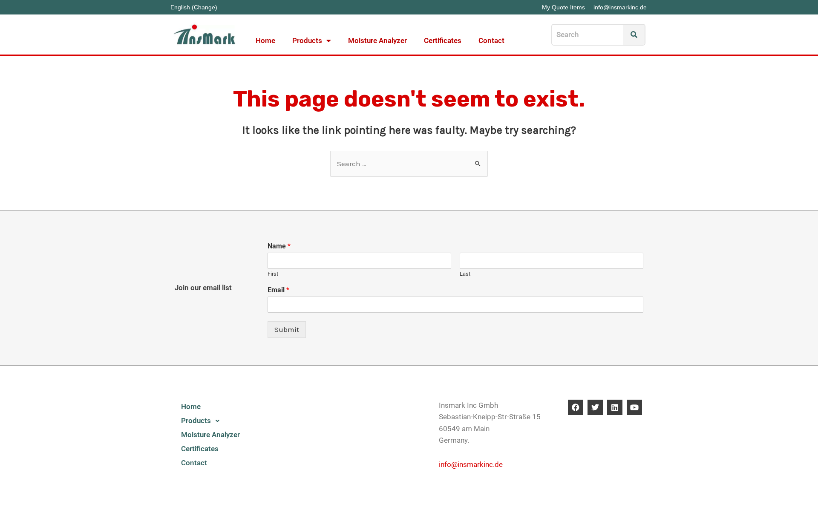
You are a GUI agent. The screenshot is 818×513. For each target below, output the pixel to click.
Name (279, 246)
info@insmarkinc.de (471, 464)
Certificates (442, 40)
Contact (491, 40)
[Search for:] (409, 163)
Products (307, 40)
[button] (220, 421)
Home (265, 40)
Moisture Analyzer (377, 40)
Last (465, 274)
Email (278, 290)
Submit (286, 329)
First (273, 274)
